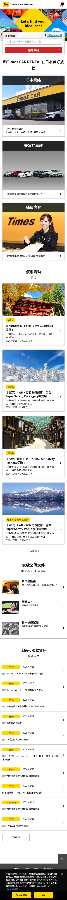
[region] (33, 884)
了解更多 (32, 551)
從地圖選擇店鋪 (54, 35)
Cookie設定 (21, 895)
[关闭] (62, 874)
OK (43, 895)
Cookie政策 (12, 888)
